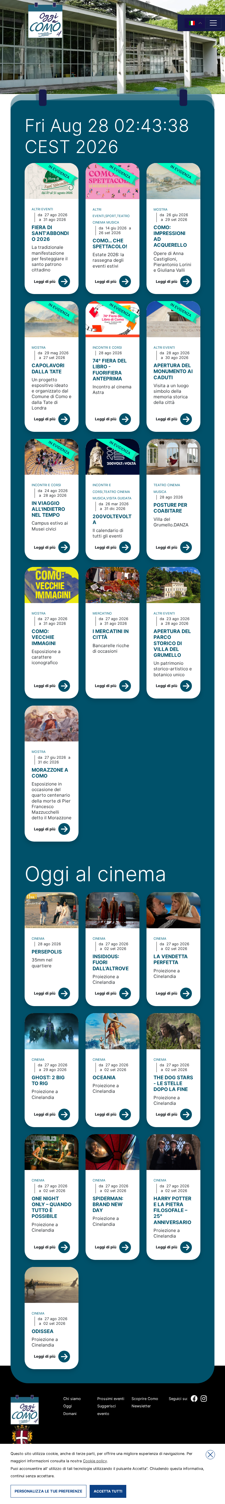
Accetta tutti (108, 1491)
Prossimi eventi (110, 1398)
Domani (69, 1413)
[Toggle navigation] (213, 23)
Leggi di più (44, 281)
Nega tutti (210, 1454)
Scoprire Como (145, 1398)
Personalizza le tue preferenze (48, 1491)
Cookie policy (95, 1461)
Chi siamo (72, 1398)
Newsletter (141, 1406)
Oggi (67, 1406)
